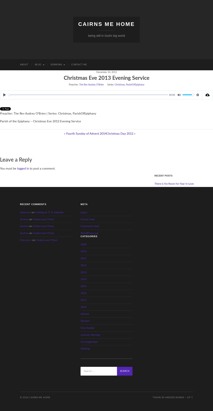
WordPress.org (89, 233)
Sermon (85, 321)
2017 (84, 300)
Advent (85, 314)
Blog (38, 65)
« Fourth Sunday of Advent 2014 (85, 133)
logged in (23, 168)
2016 (84, 293)
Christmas (120, 85)
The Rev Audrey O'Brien (91, 85)
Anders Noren (174, 398)
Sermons (56, 65)
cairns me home (106, 24)
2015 (84, 286)
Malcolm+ (26, 240)
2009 (84, 244)
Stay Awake (87, 328)
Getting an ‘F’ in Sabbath (49, 212)
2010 (84, 251)
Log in (84, 212)
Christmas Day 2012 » (120, 133)
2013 (84, 272)
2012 (84, 265)
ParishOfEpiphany (135, 85)
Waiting (85, 348)
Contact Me (79, 65)
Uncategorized (89, 342)
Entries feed (88, 219)
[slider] (88, 94)
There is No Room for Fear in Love (174, 183)
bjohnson (25, 212)
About (24, 65)
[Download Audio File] (207, 94)
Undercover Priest (43, 219)
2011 (84, 258)
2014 (84, 279)
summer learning (90, 335)
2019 (84, 307)
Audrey (24, 219)
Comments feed (90, 226)
